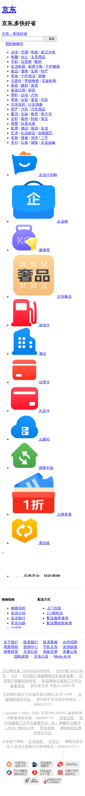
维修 (24, 138)
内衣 (44, 100)
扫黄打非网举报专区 (68, 772)
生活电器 (18, 66)
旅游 (34, 128)
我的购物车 (14, 44)
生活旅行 (18, 618)
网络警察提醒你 (42, 764)
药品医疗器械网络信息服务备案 (48, 676)
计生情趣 (35, 104)
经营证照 (67, 718)
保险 (34, 142)
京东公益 (41, 656)
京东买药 (18, 104)
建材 (24, 85)
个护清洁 (28, 76)
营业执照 (47, 728)
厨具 (31, 90)
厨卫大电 (48, 52)
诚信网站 (68, 764)
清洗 (34, 138)
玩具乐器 (28, 123)
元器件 (16, 81)
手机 (14, 62)
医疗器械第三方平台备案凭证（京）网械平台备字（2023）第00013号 (43, 723)
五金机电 (49, 81)
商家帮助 (11, 647)
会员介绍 (18, 613)
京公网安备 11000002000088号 (26, 671)
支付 (14, 142)
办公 (24, 57)
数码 (38, 62)
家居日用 (18, 90)
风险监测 (50, 652)
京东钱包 (36, 741)
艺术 (14, 133)
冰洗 (14, 52)
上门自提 (54, 608)
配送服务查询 (57, 618)
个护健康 (52, 66)
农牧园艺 (45, 133)
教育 (34, 114)
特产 (44, 71)
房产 (14, 109)
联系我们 (30, 642)
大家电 (16, 628)
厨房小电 (35, 66)
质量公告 (70, 652)
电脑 (14, 57)
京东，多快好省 (14, 34)
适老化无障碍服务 (31, 780)
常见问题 (18, 623)
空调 (24, 52)
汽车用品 (38, 109)
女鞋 (14, 119)
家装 (14, 85)
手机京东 (50, 647)
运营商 (26, 62)
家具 (34, 85)
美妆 (14, 76)
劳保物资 (31, 81)
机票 (14, 128)
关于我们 (11, 642)
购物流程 (18, 608)
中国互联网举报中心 (17, 772)
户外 (34, 95)
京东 (9, 9)
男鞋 (14, 95)
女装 (24, 100)
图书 (14, 114)
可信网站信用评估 (17, 764)
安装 (14, 138)
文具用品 (38, 57)
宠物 (41, 76)
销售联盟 (11, 652)
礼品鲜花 (28, 133)
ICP (15, 676)
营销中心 (30, 647)
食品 (14, 71)
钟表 (34, 119)
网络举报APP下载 (42, 772)
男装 (14, 100)
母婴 (14, 123)
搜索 (50, 39)
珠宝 (44, 119)
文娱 (24, 114)
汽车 (24, 109)
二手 (44, 138)
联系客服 (50, 642)
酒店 (24, 128)
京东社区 (30, 652)
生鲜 (34, 71)
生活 (44, 128)
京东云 (54, 741)
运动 (24, 95)
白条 (24, 142)
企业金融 (48, 142)
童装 (34, 100)
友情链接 (70, 647)
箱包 (24, 119)
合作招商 (70, 642)
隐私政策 (21, 656)
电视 (34, 52)
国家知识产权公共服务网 (52, 780)
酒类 (24, 71)
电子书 (46, 114)
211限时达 (55, 613)
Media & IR (62, 656)
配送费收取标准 (59, 623)
